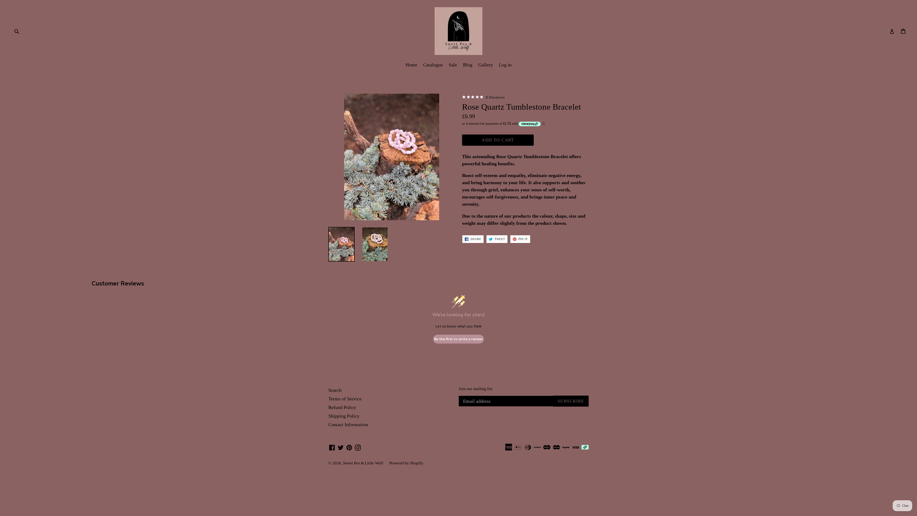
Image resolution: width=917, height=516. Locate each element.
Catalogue (433, 64)
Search (334, 390)
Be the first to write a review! (458, 339)
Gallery (485, 64)
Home (411, 64)
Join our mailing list (475, 389)
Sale (453, 64)
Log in (505, 64)
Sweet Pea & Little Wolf (363, 463)
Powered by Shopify (406, 463)
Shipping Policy (343, 416)
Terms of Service (345, 398)
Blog (467, 64)
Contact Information (348, 424)
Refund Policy (342, 407)
